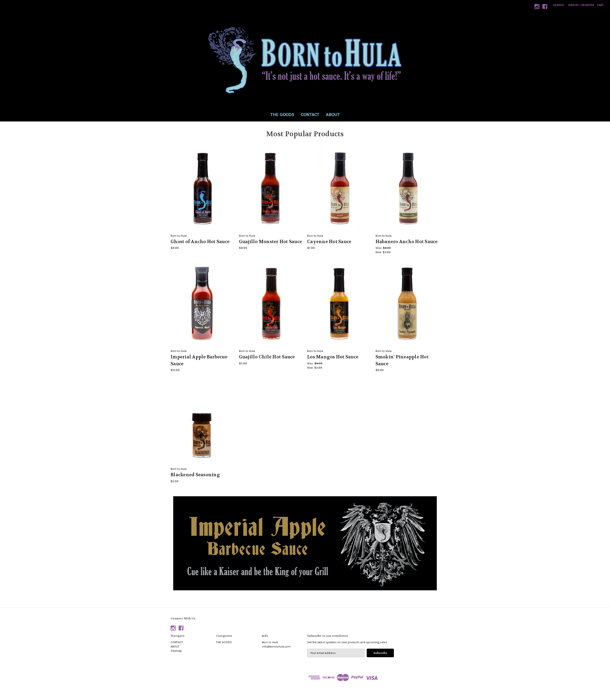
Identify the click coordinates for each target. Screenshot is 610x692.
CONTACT (310, 114)
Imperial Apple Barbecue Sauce (199, 360)
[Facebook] (544, 6)
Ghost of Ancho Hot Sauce (200, 242)
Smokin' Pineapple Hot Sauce (402, 360)
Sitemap (176, 650)
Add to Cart (202, 193)
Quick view (202, 186)
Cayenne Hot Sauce (329, 242)
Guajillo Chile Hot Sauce (267, 357)
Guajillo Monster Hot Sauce (270, 242)
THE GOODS (282, 114)
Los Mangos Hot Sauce (332, 357)
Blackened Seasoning (195, 475)
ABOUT (333, 114)
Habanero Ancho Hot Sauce (407, 242)
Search (558, 5)
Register (587, 5)
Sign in (573, 5)
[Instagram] (536, 6)
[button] (305, 543)
